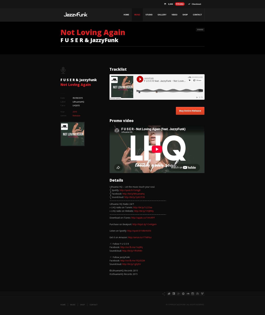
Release (76, 115)
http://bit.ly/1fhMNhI (132, 250)
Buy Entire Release (190, 110)
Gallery (162, 15)
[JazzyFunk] (75, 15)
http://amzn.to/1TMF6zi (140, 237)
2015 (75, 111)
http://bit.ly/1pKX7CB (134, 197)
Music (137, 15)
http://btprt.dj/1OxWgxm (144, 224)
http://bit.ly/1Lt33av (142, 207)
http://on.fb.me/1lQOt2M (132, 260)
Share (200, 29)
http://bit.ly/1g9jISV (131, 264)
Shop (185, 15)
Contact (197, 15)
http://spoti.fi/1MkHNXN (139, 230)
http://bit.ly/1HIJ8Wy (144, 210)
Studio (149, 15)
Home (126, 15)
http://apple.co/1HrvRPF (143, 217)
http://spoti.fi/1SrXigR (130, 190)
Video (174, 15)
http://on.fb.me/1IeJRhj (131, 247)
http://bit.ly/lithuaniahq (133, 193)
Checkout (196, 4)
